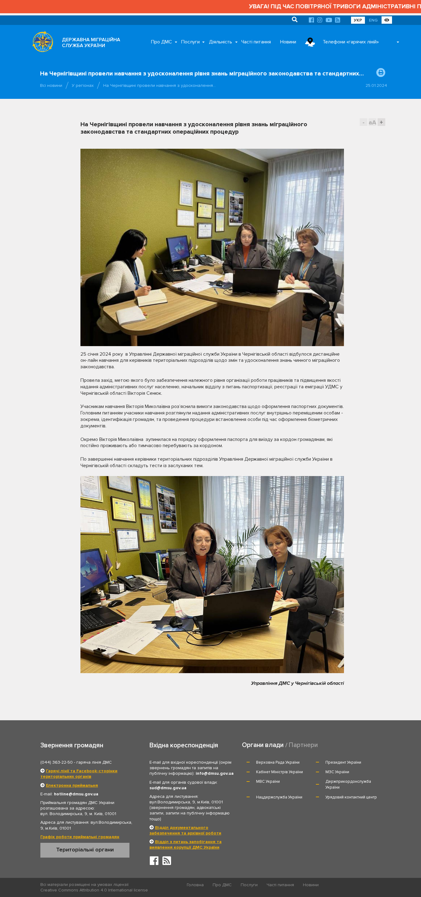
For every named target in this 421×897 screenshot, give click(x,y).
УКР (358, 20)
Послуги (190, 42)
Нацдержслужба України (279, 797)
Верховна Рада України (278, 762)
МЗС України (337, 772)
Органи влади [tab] (263, 745)
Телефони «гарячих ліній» (351, 42)
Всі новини (51, 85)
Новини (288, 42)
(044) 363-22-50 (56, 762)
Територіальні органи (85, 849)
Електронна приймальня (72, 785)
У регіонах (83, 85)
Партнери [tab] (303, 745)
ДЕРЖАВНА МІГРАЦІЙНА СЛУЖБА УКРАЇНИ (91, 43)
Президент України (343, 762)
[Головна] (41, 43)
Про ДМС (161, 42)
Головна (195, 884)
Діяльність (220, 42)
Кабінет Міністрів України (279, 772)
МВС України (268, 781)
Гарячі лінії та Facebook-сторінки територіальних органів (78, 773)
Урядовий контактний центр (351, 797)
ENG (373, 20)
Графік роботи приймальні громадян (79, 836)
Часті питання (256, 42)
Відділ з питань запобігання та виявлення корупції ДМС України (185, 844)
